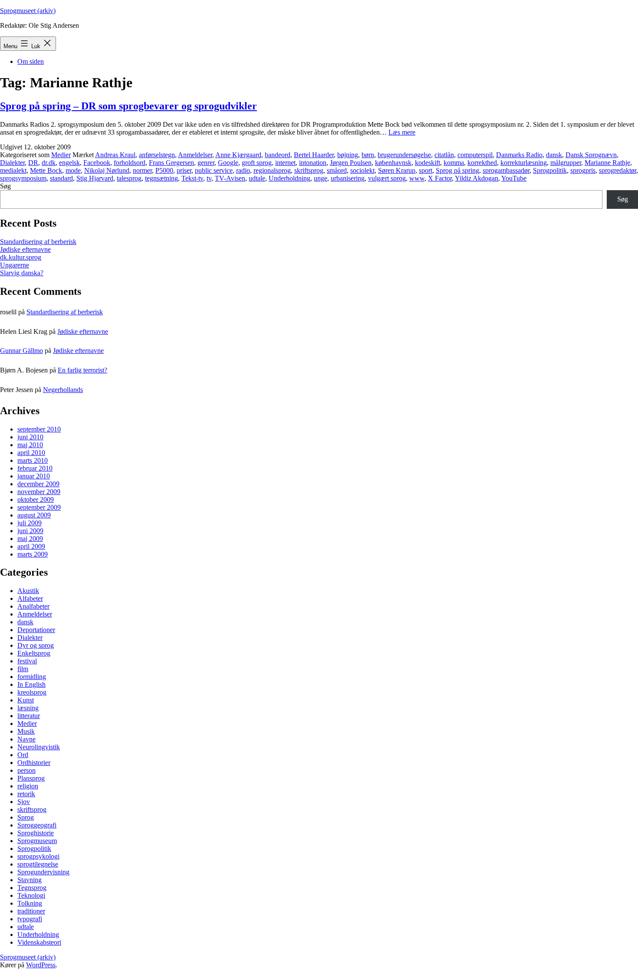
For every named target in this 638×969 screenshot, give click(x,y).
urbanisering (348, 178)
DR (33, 162)
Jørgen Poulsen (351, 162)
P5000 (164, 170)
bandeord (277, 154)
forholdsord (129, 162)
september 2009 (39, 507)
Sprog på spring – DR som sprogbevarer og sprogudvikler (128, 106)
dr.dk (49, 162)
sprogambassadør (506, 170)
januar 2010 (33, 476)
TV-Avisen (230, 178)
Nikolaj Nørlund (106, 170)
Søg (5, 186)
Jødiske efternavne (25, 249)
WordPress (41, 965)
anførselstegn (157, 154)
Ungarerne (14, 265)
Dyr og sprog (35, 645)
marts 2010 (32, 460)
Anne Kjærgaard (238, 154)
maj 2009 (30, 538)
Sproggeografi (36, 825)
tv (209, 178)
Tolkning (29, 903)
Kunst (25, 700)
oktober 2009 (35, 499)
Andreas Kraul (115, 154)
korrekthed (482, 162)
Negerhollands (63, 389)
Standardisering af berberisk (38, 241)
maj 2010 (30, 444)
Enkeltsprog (33, 653)
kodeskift (427, 162)
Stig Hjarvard (94, 178)
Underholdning (289, 178)
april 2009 (31, 546)
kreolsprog (31, 692)
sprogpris (582, 170)
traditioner (31, 911)
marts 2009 (32, 554)
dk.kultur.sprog (20, 257)
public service (214, 170)
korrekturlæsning (523, 162)
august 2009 (34, 515)
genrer (205, 162)
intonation (312, 162)
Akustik (28, 590)
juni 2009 (30, 530)
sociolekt (362, 170)
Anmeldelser (195, 154)
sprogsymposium (23, 178)
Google (228, 162)
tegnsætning (161, 178)
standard (61, 178)
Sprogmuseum (37, 840)
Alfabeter (30, 598)
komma (454, 162)
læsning (28, 708)
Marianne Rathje (607, 162)
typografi (29, 919)
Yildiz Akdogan (476, 178)
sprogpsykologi (38, 856)
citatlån (444, 154)
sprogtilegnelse (37, 864)
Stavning (29, 879)
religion (27, 786)
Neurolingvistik (38, 747)
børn (368, 154)
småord (337, 170)
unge (320, 178)
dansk (554, 154)
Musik (26, 731)
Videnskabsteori (39, 942)
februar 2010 (35, 468)
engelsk (69, 162)
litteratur (28, 715)
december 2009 (38, 484)
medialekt (13, 170)
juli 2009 (29, 523)
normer (142, 170)
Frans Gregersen (171, 162)
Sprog (25, 817)
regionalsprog (272, 170)
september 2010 (39, 429)
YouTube (513, 178)
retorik (26, 794)
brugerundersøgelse (404, 154)
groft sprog (257, 162)
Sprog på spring (457, 170)
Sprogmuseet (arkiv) (28, 10)
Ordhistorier (33, 762)
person (26, 770)
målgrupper (565, 162)
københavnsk (393, 162)
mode (73, 170)
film (22, 668)
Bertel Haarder (314, 154)
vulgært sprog (387, 178)
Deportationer (36, 629)
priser (184, 170)
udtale (257, 178)
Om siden (30, 61)
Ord (22, 754)
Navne (26, 739)
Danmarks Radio (519, 154)
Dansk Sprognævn (591, 154)
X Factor (440, 178)
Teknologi (31, 895)
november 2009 (38, 491)
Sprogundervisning (43, 872)
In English (31, 684)
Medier (61, 154)
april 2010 (31, 452)
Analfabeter (33, 606)
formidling (31, 676)
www (416, 178)
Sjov (23, 801)
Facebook (96, 162)
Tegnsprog (31, 887)
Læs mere (401, 132)
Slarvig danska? (21, 273)
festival (27, 661)
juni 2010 (30, 437)
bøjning (347, 154)
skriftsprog (308, 170)
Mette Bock (46, 170)
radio (243, 170)
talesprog (129, 178)
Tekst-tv (192, 178)
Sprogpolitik (550, 170)
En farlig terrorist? (82, 370)
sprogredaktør (617, 170)
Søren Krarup (396, 170)
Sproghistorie (35, 833)
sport (425, 170)
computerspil (475, 154)
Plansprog (31, 778)
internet (285, 162)
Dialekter (12, 162)
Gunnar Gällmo (21, 350)
